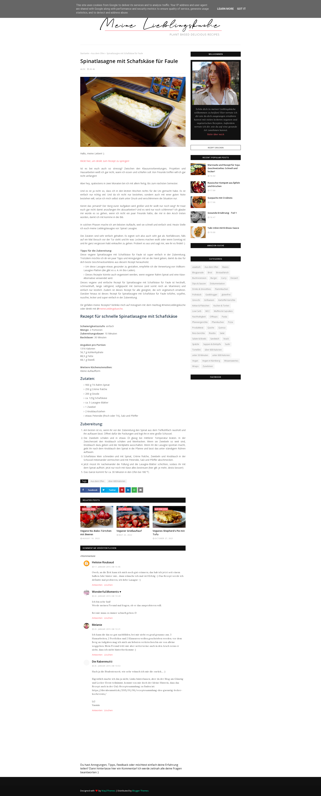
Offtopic (214, 316)
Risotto (212, 333)
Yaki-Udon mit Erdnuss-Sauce (223, 227)
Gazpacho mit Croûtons (220, 197)
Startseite (84, 53)
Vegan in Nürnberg (211, 360)
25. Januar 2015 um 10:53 (107, 666)
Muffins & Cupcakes (223, 311)
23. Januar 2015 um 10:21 (107, 629)
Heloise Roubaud (103, 562)
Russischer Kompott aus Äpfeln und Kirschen (224, 184)
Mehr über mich (215, 134)
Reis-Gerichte (198, 333)
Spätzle (195, 344)
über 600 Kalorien (116, 481)
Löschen (108, 584)
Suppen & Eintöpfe (212, 344)
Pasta (224, 316)
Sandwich (214, 338)
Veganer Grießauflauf (129, 530)
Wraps (195, 366)
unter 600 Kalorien (221, 355)
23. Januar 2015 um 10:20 (107, 596)
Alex (82, 69)
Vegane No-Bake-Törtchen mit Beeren (96, 532)
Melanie (97, 625)
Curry (223, 278)
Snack (226, 338)
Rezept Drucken (216, 147)
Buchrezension (199, 278)
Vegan (195, 360)
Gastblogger (211, 294)
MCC (207, 311)
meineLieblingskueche (111, 308)
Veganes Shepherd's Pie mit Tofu (169, 532)
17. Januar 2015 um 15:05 (107, 567)
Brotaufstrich (222, 272)
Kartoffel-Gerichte (226, 300)
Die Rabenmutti (102, 661)
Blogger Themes (140, 790)
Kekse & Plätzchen (200, 305)
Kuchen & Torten (221, 305)
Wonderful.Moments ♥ (106, 592)
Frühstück (196, 294)
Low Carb (196, 311)
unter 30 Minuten (200, 355)
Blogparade (198, 272)
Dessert (234, 278)
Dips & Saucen (199, 283)
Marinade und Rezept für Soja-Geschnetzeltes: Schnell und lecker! (224, 168)
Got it (241, 8)
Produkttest (197, 327)
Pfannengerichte (200, 322)
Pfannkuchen (218, 322)
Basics (225, 267)
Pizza (230, 322)
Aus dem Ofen (98, 53)
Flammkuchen (221, 289)
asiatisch (196, 267)
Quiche (210, 327)
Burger (213, 278)
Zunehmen (208, 366)
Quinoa (221, 327)
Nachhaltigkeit (199, 316)
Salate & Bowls (199, 338)
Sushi (227, 344)
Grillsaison (209, 300)
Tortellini (196, 349)
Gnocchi (196, 300)
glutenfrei (226, 294)
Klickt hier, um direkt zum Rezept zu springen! (104, 161)
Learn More (225, 8)
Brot (210, 272)
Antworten (97, 584)
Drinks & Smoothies (201, 289)
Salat (222, 333)
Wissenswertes (231, 360)
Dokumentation (217, 283)
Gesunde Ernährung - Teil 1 (222, 212)
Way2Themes (108, 790)
